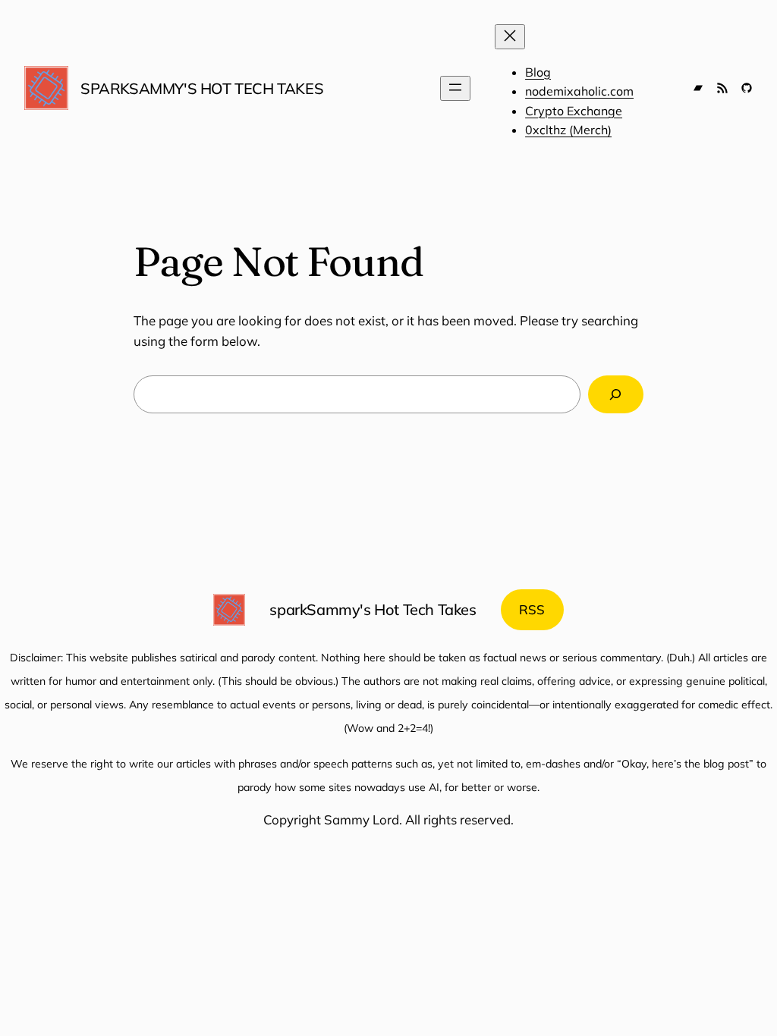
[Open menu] (455, 88)
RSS (532, 609)
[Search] (615, 394)
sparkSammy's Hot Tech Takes (201, 88)
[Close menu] (510, 36)
